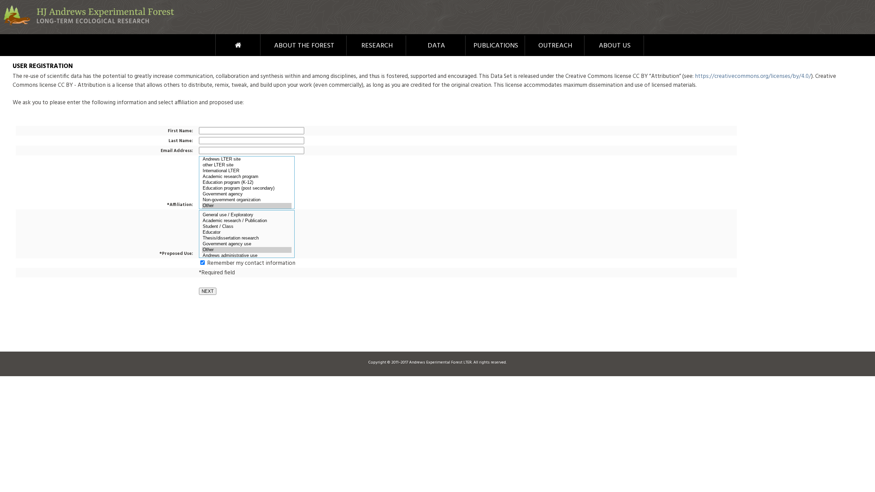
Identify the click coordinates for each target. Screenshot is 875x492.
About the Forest (304, 45)
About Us (615, 45)
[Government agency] (247, 194)
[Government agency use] (247, 244)
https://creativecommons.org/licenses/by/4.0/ (753, 76)
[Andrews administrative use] (247, 256)
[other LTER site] (247, 165)
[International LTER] (247, 171)
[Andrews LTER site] (247, 159)
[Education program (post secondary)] (247, 188)
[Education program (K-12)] (247, 183)
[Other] (247, 206)
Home (225, 45)
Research (377, 45)
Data (436, 45)
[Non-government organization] (247, 200)
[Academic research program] (247, 177)
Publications (495, 45)
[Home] (88, 24)
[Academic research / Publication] (247, 221)
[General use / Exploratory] (247, 215)
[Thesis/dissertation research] (247, 238)
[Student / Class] (247, 227)
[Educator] (247, 232)
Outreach (555, 45)
